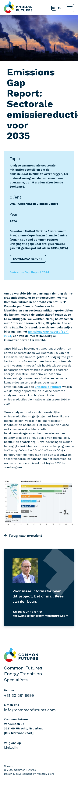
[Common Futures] (18, 7)
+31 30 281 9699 (19, 695)
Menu (70, 8)
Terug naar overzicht (25, 536)
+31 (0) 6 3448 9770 (27, 611)
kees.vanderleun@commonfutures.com (40, 615)
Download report (27, 258)
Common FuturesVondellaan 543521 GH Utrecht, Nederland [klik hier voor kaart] (24, 726)
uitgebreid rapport (48, 387)
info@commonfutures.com (30, 710)
